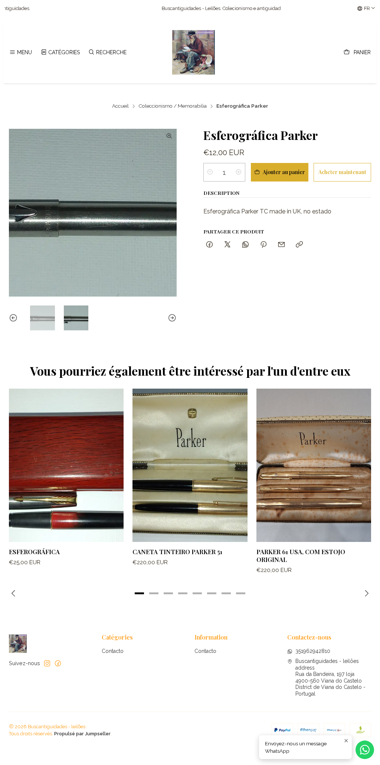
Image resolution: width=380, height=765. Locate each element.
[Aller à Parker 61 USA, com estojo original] (313, 465)
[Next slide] (171, 317)
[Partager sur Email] (281, 244)
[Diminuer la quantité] (210, 172)
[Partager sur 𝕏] (227, 244)
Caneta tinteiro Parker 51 (177, 551)
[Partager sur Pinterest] (263, 244)
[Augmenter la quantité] (238, 172)
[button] (139, 593)
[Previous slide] (14, 317)
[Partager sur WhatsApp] (245, 244)
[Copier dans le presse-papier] (299, 244)
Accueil (120, 106)
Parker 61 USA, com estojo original (300, 555)
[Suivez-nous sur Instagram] (47, 663)
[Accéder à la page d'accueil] (193, 52)
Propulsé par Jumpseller (82, 733)
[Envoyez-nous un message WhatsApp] (365, 750)
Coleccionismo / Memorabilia (172, 106)
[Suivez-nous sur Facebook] (58, 663)
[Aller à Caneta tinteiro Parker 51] (189, 465)
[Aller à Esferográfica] (66, 465)
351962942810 (312, 651)
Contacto (113, 651)
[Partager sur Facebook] (209, 244)
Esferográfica (34, 551)
